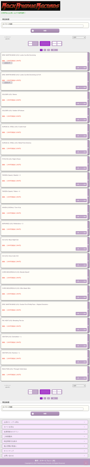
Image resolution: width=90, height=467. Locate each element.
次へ (54, 50)
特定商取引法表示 (10, 441)
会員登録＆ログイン (11, 432)
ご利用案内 (8, 436)
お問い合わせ (9, 456)
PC (54, 460)
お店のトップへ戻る (11, 422)
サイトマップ (9, 451)
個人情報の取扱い (10, 446)
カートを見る (9, 427)
